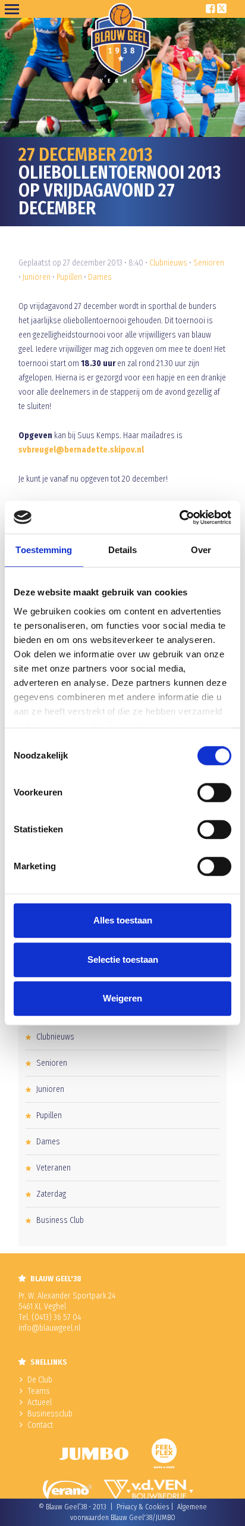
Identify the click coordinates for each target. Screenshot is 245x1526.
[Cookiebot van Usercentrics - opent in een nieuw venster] (179, 517)
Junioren (37, 277)
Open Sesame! (14, 9)
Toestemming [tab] (43, 550)
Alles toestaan (122, 920)
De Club (39, 1380)
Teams (38, 1391)
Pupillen (69, 277)
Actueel (39, 1402)
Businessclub (50, 1414)
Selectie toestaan (122, 959)
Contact (40, 1425)
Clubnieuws (168, 263)
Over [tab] (201, 550)
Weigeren (122, 998)
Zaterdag (51, 1194)
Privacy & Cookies (143, 1507)
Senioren (208, 263)
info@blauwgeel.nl (49, 1328)
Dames (100, 277)
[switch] (214, 792)
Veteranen (53, 1168)
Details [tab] (122, 550)
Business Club (60, 1220)
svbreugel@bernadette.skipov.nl (81, 450)
